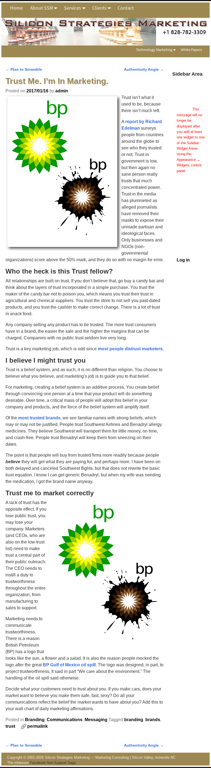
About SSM (41, 8)
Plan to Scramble (23, 69)
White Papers (191, 49)
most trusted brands (39, 418)
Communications (64, 719)
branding (133, 719)
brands (152, 719)
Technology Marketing (154, 49)
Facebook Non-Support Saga (53, 763)
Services (72, 8)
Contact (126, 8)
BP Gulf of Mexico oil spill (69, 664)
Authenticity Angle (144, 69)
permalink (37, 726)
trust (10, 726)
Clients (99, 8)
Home (16, 8)
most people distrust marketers (130, 348)
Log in (183, 260)
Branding (35, 719)
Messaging (96, 719)
